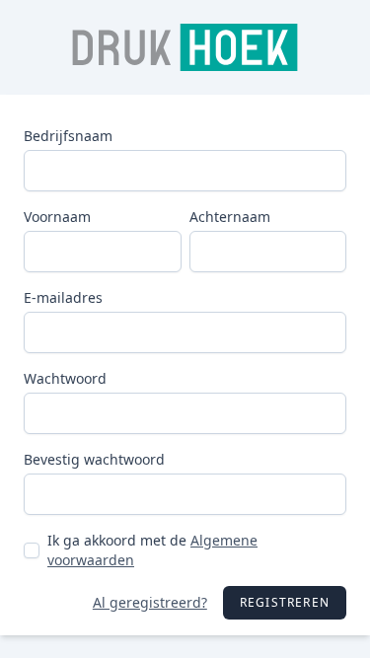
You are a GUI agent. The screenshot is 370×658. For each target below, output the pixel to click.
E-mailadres (63, 297)
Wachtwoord (65, 378)
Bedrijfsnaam (68, 135)
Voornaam (57, 216)
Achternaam (229, 216)
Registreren (285, 602)
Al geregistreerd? (150, 602)
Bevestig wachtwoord (94, 459)
